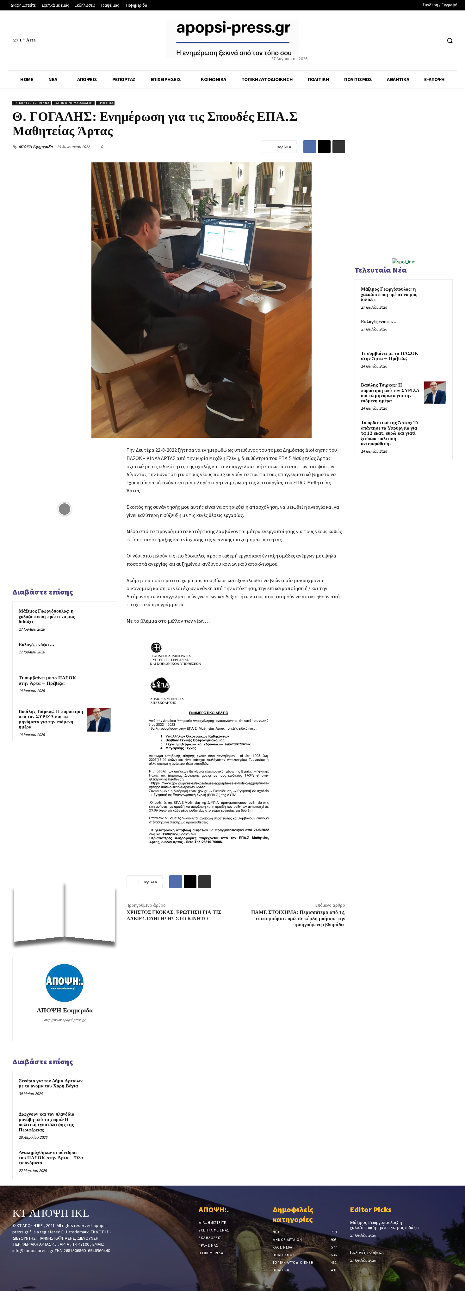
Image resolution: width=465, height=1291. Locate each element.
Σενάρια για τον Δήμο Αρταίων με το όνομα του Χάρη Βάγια (51, 1083)
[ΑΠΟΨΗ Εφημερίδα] (65, 983)
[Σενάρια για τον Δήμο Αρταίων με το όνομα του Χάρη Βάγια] (99, 1089)
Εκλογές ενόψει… (36, 645)
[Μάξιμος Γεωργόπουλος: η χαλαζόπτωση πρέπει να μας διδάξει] (99, 620)
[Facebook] (412, 40)
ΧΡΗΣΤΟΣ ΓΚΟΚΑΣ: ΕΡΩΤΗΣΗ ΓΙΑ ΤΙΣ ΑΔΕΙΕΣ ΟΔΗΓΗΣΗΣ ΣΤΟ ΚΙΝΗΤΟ (174, 915)
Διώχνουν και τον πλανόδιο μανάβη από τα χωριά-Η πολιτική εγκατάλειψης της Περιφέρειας (46, 1122)
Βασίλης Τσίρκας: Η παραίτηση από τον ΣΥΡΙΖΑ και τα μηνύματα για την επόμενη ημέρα (51, 719)
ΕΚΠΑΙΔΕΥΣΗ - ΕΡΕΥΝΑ (31, 103)
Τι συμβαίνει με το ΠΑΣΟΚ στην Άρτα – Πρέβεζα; (47, 680)
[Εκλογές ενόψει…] (99, 653)
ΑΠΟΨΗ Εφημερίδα (35, 146)
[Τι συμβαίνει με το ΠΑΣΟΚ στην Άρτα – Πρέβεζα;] (99, 686)
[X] (424, 40)
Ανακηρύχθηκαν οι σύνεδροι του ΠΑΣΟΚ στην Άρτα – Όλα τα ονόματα (51, 1157)
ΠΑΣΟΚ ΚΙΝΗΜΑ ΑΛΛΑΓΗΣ (73, 103)
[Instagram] (64, 1029)
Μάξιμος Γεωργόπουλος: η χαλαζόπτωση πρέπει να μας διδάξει (47, 616)
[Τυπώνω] (338, 146)
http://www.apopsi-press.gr (64, 1019)
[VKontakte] (50, 1262)
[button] (449, 40)
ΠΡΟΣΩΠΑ (105, 103)
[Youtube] (436, 40)
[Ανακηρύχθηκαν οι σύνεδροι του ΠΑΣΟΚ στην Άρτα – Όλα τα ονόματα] (99, 1161)
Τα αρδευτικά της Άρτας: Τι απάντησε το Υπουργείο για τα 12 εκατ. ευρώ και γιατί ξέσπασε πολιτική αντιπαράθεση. (389, 433)
